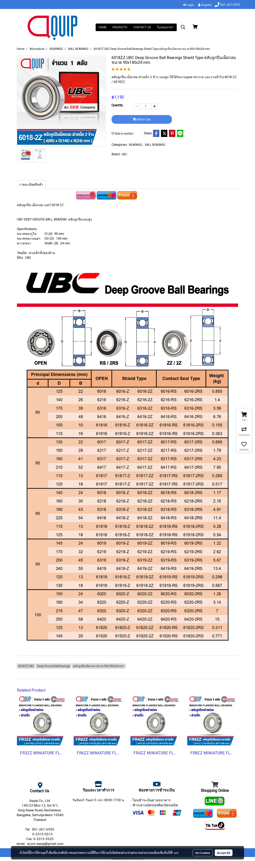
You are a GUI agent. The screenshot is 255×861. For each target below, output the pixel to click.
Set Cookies (202, 852)
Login (190, 4)
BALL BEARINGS (155, 144)
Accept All (223, 852)
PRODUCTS (120, 27)
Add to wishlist (123, 133)
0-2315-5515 (42, 834)
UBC (124, 154)
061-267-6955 (43, 829)
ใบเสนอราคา (165, 27)
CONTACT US (142, 27)
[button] (183, 27)
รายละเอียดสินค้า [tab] (31, 184)
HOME (103, 27)
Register (206, 4)
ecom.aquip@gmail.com (45, 844)
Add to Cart (143, 119)
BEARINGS (136, 144)
